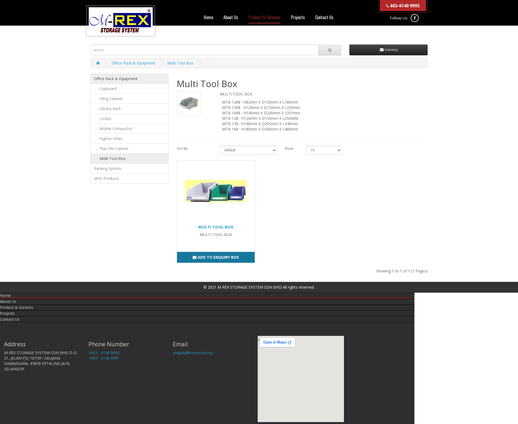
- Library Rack (107, 108)
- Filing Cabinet (108, 98)
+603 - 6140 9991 (103, 358)
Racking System (107, 168)
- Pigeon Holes (108, 138)
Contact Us (324, 17)
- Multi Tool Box (109, 158)
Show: (289, 148)
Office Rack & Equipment (133, 63)
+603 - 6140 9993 (103, 352)
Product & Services (264, 17)
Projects (298, 17)
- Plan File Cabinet (111, 148)
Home (208, 17)
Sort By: (182, 148)
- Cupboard (105, 88)
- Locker (102, 118)
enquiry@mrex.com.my (193, 352)
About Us (230, 17)
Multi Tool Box (180, 63)
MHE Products (106, 178)
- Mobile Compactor (113, 128)
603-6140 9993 (404, 6)
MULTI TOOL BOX (215, 227)
